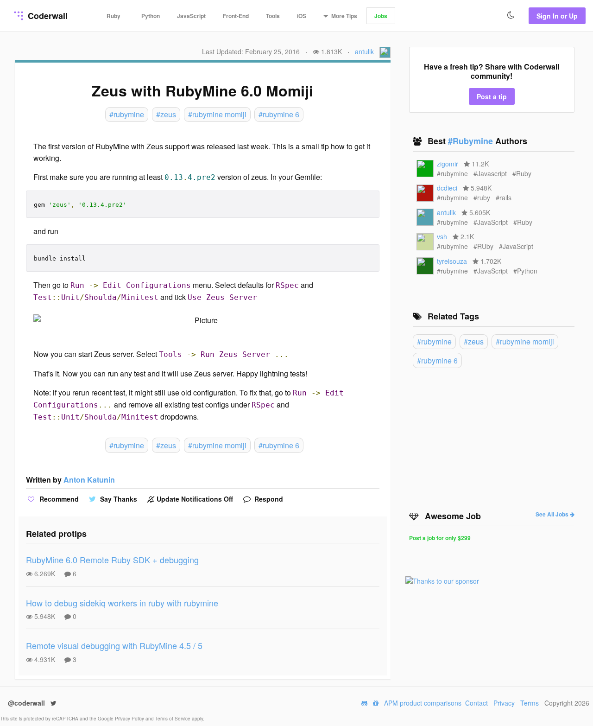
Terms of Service (173, 718)
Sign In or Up (557, 15)
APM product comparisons (422, 702)
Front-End (236, 16)
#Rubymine (471, 141)
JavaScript (191, 16)
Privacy (504, 702)
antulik (364, 51)
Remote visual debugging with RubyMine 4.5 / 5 (114, 645)
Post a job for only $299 (440, 538)
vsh (442, 236)
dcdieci (447, 187)
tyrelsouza (452, 261)
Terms (529, 702)
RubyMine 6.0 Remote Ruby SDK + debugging (112, 560)
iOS (301, 16)
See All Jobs (553, 514)
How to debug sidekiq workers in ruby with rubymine (122, 603)
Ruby (113, 16)
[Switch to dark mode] (511, 15)
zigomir (447, 163)
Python (150, 16)
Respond (267, 498)
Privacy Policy (130, 718)
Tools (273, 16)
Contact (476, 702)
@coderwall (27, 702)
